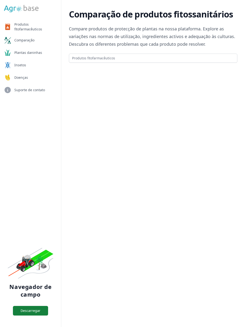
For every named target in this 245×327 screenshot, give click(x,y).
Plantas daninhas (28, 52)
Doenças (21, 77)
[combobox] (153, 58)
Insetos (20, 65)
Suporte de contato (29, 90)
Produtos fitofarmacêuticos (28, 26)
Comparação (24, 40)
